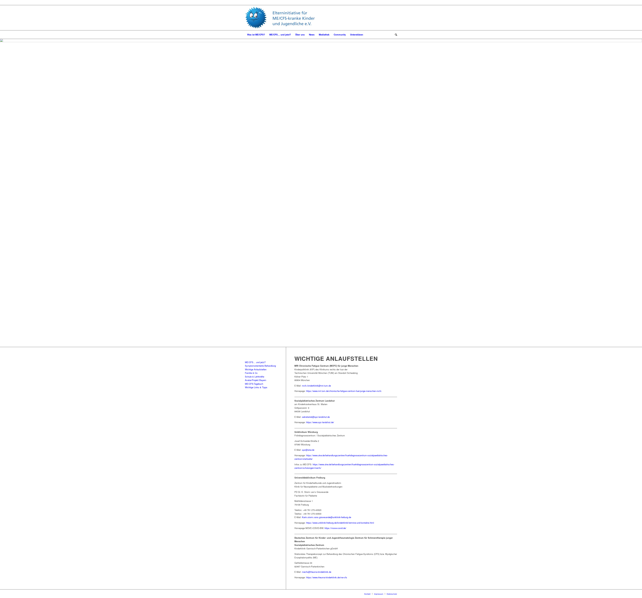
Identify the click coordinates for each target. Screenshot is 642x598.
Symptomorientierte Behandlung (260, 365)
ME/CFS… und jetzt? (255, 362)
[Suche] (395, 34)
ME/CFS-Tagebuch (254, 383)
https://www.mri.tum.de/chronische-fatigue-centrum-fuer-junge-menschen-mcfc (344, 391)
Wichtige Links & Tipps (256, 387)
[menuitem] (256, 34)
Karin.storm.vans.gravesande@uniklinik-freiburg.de (326, 517)
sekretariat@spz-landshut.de (316, 416)
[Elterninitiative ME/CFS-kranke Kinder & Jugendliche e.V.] (280, 17)
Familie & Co (251, 372)
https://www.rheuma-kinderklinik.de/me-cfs (326, 577)
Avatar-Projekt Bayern (255, 380)
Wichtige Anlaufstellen (255, 369)
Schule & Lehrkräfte (254, 376)
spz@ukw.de (308, 449)
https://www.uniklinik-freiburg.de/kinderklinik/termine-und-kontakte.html (340, 522)
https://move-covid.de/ (335, 528)
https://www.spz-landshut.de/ (320, 422)
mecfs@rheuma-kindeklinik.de (316, 571)
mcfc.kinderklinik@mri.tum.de (316, 385)
